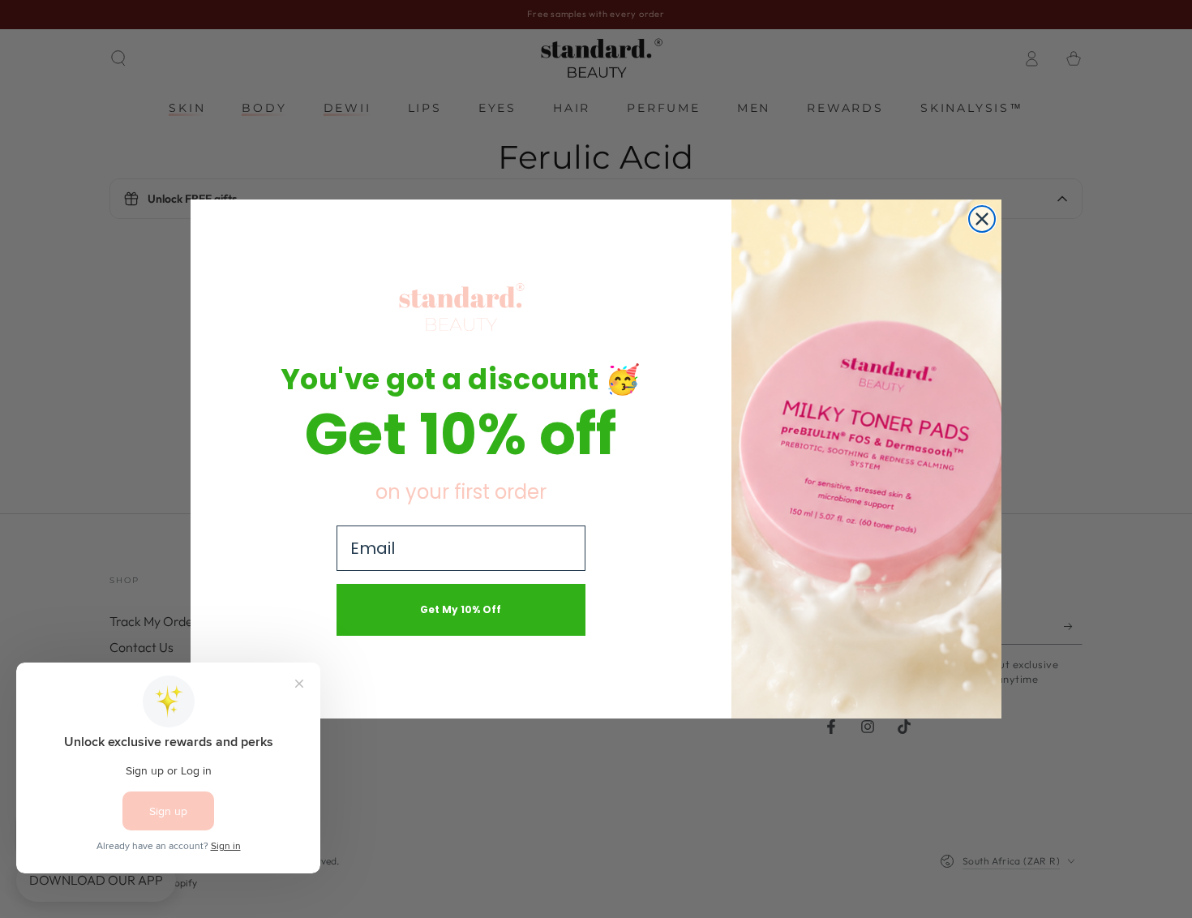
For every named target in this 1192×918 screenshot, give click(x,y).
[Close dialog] (982, 219)
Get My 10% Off (460, 609)
